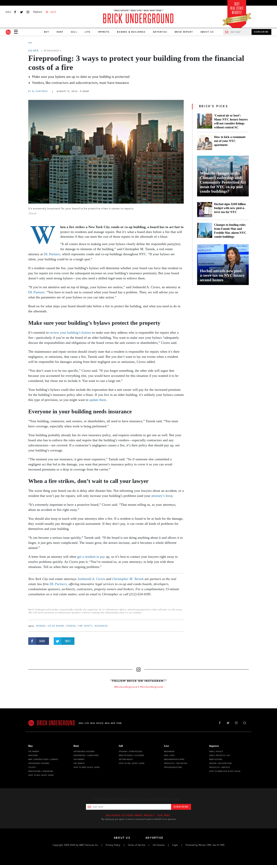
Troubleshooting (173, 767)
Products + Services (219, 767)
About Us (207, 32)
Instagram (28, 12)
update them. (98, 400)
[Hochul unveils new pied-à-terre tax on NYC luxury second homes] (223, 264)
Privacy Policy (113, 845)
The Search (79, 763)
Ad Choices (159, 845)
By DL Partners (38, 91)
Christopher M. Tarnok (128, 579)
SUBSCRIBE (261, 31)
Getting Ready (126, 759)
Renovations (215, 759)
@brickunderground (126, 686)
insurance (101, 626)
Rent (60, 32)
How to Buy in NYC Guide (41, 775)
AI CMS (220, 845)
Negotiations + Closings (131, 755)
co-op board (56, 626)
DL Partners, (52, 254)
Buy (46, 32)
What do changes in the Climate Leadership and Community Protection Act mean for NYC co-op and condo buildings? (223, 182)
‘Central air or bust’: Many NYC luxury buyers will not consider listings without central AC (231, 121)
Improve (103, 32)
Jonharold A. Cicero (91, 579)
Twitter (21, 12)
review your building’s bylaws (70, 332)
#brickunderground (151, 686)
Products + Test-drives (175, 763)
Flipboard (37, 12)
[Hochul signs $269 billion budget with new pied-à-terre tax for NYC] (204, 209)
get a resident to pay (91, 557)
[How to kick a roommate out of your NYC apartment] (204, 142)
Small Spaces (216, 751)
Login (175, 845)
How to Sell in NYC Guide (131, 763)
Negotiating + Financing (40, 771)
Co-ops (33, 51)
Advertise (160, 32)
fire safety (85, 626)
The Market (33, 751)
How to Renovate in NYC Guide (224, 771)
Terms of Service (136, 845)
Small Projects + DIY (219, 755)
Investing (33, 755)
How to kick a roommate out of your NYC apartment (230, 140)
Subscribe (181, 806)
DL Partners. (37, 292)
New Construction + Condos (43, 759)
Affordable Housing (38, 763)
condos (71, 626)
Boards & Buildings (131, 32)
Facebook (15, 12)
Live (88, 32)
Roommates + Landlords (86, 755)
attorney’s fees (161, 496)
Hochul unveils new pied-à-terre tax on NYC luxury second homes (222, 275)
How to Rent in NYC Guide (86, 767)
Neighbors (169, 751)
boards (41, 626)
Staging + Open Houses (130, 751)
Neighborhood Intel (174, 759)
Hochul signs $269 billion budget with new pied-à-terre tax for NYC (230, 208)
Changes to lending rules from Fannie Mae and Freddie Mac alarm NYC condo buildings (230, 230)
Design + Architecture (220, 763)
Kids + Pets (169, 755)
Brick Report (184, 32)
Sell (74, 32)
